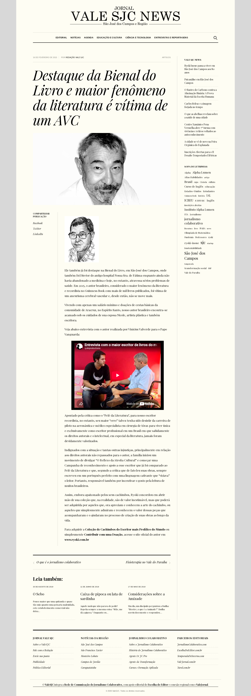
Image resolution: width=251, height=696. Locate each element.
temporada (189, 264)
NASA (202, 228)
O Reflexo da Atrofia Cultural (116, 460)
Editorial (61, 37)
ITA (186, 214)
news (209, 228)
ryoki (210, 237)
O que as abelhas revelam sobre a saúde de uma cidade (201, 115)
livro (196, 228)
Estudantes (209, 191)
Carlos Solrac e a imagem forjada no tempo (197, 105)
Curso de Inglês (193, 186)
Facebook (38, 223)
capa (196, 182)
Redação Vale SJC (75, 57)
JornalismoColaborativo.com (191, 644)
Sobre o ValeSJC (41, 644)
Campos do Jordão (90, 661)
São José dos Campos (194, 256)
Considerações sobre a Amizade (146, 596)
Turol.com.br (183, 667)
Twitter (37, 228)
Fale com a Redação (43, 650)
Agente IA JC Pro (138, 656)
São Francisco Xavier (92, 650)
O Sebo (38, 593)
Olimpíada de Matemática (197, 232)
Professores (201, 237)
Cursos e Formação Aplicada (143, 667)
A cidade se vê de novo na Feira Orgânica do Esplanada (200, 143)
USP (209, 268)
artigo (206, 177)
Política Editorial (42, 667)
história (201, 195)
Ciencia (203, 182)
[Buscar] (215, 37)
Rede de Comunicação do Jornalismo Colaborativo (93, 684)
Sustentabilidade (193, 247)
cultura (212, 182)
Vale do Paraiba (192, 272)
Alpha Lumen (201, 172)
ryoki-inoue (191, 243)
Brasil (188, 182)
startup (210, 243)
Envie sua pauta (41, 656)
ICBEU (188, 200)
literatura (188, 228)
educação (210, 186)
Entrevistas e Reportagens (171, 37)
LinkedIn (38, 234)
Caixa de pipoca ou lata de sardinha (101, 596)
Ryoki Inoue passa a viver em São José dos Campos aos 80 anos (199, 69)
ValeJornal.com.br (186, 661)
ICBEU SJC (200, 200)
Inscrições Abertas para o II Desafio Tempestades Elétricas (200, 153)
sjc (203, 242)
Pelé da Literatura (116, 415)
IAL (208, 195)
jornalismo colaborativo (193, 221)
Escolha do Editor (158, 684)
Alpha (187, 172)
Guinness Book (190, 195)
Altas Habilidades (193, 177)
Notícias (75, 37)
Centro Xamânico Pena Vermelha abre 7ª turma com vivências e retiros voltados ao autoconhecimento (200, 129)
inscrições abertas (192, 205)
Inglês (210, 200)
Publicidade (39, 661)
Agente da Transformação (142, 661)
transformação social (195, 268)
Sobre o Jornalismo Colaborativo (146, 644)
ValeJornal (202, 684)
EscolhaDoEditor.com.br (189, 650)
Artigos (166, 57)
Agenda (88, 37)
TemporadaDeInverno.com (190, 656)
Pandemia (188, 237)
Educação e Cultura (109, 37)
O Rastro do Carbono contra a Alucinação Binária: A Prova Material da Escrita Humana (200, 93)
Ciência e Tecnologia (138, 37)
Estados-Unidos (192, 191)
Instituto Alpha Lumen (199, 209)
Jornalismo (195, 214)
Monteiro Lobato (89, 656)
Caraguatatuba (88, 667)
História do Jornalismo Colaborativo (148, 650)
